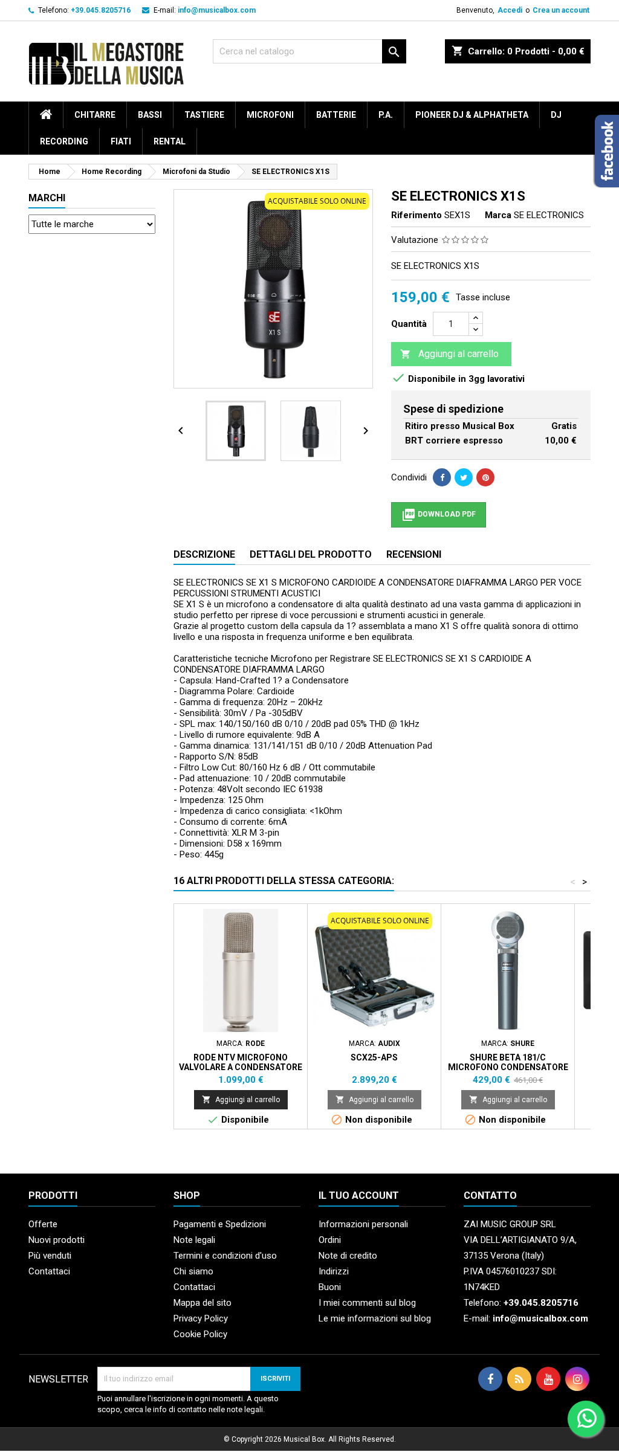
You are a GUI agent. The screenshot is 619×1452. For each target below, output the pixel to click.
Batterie (336, 115)
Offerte (42, 1224)
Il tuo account (359, 1195)
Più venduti (49, 1255)
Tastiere (204, 115)
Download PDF (438, 515)
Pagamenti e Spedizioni (219, 1224)
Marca (498, 215)
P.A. (385, 115)
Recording (64, 141)
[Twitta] (464, 477)
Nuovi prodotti (56, 1239)
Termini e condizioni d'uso (225, 1255)
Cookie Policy (200, 1334)
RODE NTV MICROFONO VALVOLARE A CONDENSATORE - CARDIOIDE (240, 1067)
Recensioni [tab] (413, 554)
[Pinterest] (485, 477)
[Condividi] (442, 477)
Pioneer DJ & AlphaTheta (471, 115)
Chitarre (94, 115)
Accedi (509, 10)
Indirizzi (334, 1271)
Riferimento (416, 215)
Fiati (121, 141)
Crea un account (561, 10)
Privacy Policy (200, 1318)
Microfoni (270, 115)
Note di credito (348, 1255)
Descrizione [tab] (204, 554)
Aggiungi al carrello (449, 354)
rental (170, 141)
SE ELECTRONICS (549, 215)
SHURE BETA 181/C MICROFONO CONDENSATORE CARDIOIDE (508, 1067)
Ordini (330, 1239)
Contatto (490, 1195)
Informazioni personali (363, 1224)
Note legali (194, 1239)
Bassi (150, 115)
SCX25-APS (374, 1057)
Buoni (330, 1287)
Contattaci (49, 1271)
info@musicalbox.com (217, 10)
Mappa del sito (202, 1302)
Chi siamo (193, 1271)
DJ (556, 115)
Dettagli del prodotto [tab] (311, 554)
